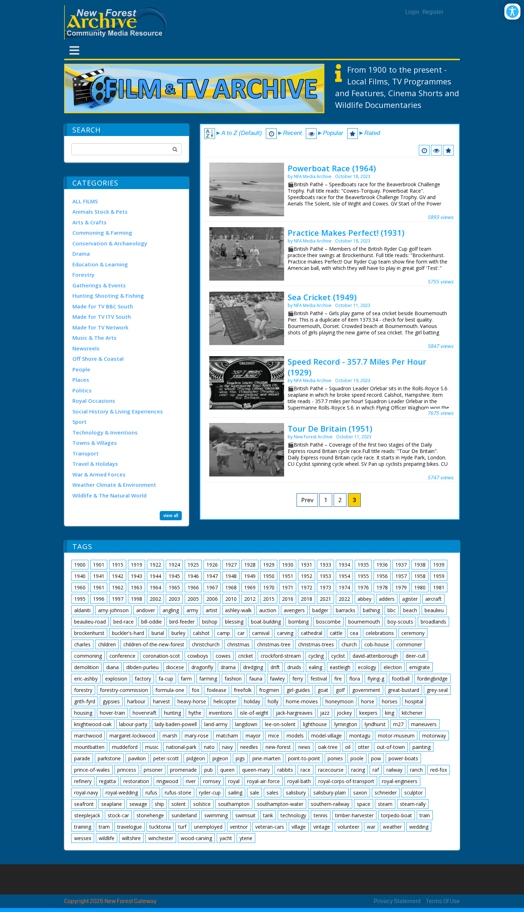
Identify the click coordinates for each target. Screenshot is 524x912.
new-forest (278, 747)
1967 (212, 587)
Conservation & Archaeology (109, 243)
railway (394, 769)
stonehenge (150, 815)
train (425, 815)
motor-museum (396, 735)
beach (410, 610)
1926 (212, 564)
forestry (83, 690)
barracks (345, 610)
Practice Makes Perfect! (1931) (346, 232)
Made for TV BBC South (102, 306)
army (192, 610)
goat (323, 690)
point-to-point (304, 758)
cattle (336, 633)
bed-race (123, 621)
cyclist (338, 655)
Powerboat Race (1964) (332, 168)
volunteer (348, 826)
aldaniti (82, 610)
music (152, 747)
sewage (138, 804)
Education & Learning (100, 264)
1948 (231, 576)
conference (122, 655)
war (371, 826)
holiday (252, 701)
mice (273, 735)
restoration (136, 781)
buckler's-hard (128, 633)
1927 (231, 564)
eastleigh (340, 667)
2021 (325, 598)
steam (385, 804)
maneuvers (424, 724)
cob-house (376, 644)
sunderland (184, 815)
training (82, 826)
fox (195, 690)
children (107, 644)
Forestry (83, 274)
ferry (297, 678)
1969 (250, 587)
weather (392, 826)
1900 (80, 564)
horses (389, 701)
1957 (401, 576)
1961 (98, 587)
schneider (386, 792)
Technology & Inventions (105, 432)
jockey (344, 712)
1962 (117, 587)
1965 (174, 587)
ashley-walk (238, 610)
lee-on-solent (280, 724)
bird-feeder (182, 621)
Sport (79, 421)
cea (354, 633)
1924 (174, 564)
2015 (268, 598)
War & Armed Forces (98, 474)
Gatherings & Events (99, 285)
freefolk (243, 690)
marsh (170, 735)
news (304, 747)
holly (273, 701)
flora (354, 678)
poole (357, 758)
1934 (344, 564)
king (389, 712)
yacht (226, 838)
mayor (253, 735)
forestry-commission (124, 690)
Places (80, 379)
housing (83, 712)
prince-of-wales (92, 769)
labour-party (133, 724)
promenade (183, 769)
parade (82, 758)
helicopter (225, 701)
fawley (277, 678)
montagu (359, 735)
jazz (324, 712)
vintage (321, 826)
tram (104, 826)
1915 (117, 564)
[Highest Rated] (448, 150)
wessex (82, 838)
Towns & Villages (94, 442)
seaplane (111, 804)
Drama (81, 253)
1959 (439, 576)
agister (410, 598)
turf (182, 826)
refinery (83, 781)
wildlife (106, 838)
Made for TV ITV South (101, 316)
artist (211, 610)
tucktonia (160, 826)
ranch (416, 769)
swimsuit (245, 815)
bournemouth (364, 621)
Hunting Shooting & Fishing (108, 295)
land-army (215, 724)
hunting (172, 712)
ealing (315, 667)
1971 (287, 587)
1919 (136, 564)
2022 (344, 598)
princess (126, 769)
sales (272, 792)
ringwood (167, 781)
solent (178, 804)
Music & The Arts (94, 337)
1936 (382, 564)
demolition (86, 667)
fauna (255, 678)
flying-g (376, 678)
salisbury (296, 792)
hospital (414, 701)
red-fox (438, 769)
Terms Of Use (443, 901)
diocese (175, 667)
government (366, 690)
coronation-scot (161, 655)
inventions (220, 712)
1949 (250, 576)
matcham (227, 735)
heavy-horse (192, 701)
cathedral (311, 633)
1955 (363, 576)
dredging (253, 667)
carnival (260, 633)
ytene (246, 838)
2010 (231, 598)
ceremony (413, 633)
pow (376, 758)
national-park (181, 747)
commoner (409, 644)
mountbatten (89, 747)
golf (340, 690)
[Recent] (424, 150)
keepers (368, 712)
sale (254, 792)
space (363, 804)
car (241, 633)
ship (159, 804)
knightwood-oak (93, 724)
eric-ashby (86, 678)
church (349, 644)
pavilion (137, 758)
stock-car (118, 815)
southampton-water (280, 804)
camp (223, 633)
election (393, 667)
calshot (201, 633)
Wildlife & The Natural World (109, 495)
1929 (268, 564)
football (401, 678)
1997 (117, 598)
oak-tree (328, 747)
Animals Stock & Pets (100, 211)
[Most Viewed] (436, 150)
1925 (193, 564)
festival (318, 678)
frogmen (269, 690)
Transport (85, 453)
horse (367, 701)
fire (338, 678)
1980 (420, 587)
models (295, 735)
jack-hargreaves (294, 712)
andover (145, 610)
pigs (240, 758)
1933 (325, 564)
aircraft (433, 598)
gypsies (111, 701)
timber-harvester (354, 815)
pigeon (220, 758)
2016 (287, 598)
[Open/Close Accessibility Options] (512, 11)
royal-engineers (399, 781)
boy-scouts (400, 621)
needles (249, 747)
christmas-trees (316, 644)
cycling (316, 655)
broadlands (433, 621)
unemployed (208, 826)
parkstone (109, 758)
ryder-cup (210, 792)
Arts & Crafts (89, 222)
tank (268, 815)
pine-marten (266, 758)
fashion (233, 678)
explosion (116, 678)
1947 (212, 576)
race (305, 769)
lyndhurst (375, 724)
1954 (344, 576)
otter (363, 747)
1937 (401, 564)
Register (433, 12)
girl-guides (298, 690)
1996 (98, 598)
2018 (306, 598)
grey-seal (437, 690)
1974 (344, 587)
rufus (151, 792)
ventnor (239, 826)
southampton (234, 804)
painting (421, 747)
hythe (195, 712)
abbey (364, 598)
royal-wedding (122, 792)
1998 (136, 598)
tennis (321, 815)
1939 (439, 564)
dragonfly (202, 667)
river (191, 781)
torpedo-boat (396, 815)
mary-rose (197, 735)
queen (227, 769)
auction (267, 610)
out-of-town (391, 747)
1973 (325, 587)
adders (387, 598)
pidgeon (195, 758)
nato (209, 747)
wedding (418, 826)
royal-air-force (263, 781)
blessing (234, 621)
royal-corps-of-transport (346, 781)
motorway (434, 735)
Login (412, 12)
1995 (80, 598)
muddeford (125, 747)
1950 (268, 576)
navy (227, 747)
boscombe (328, 621)
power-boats (403, 758)
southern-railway (330, 804)
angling (171, 610)
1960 (80, 587)
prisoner (153, 769)
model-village (326, 735)
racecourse (331, 769)
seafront (84, 804)
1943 (136, 576)
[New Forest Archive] (117, 22)
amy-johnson (113, 610)
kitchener (412, 712)
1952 (306, 576)
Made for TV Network (100, 327)
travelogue (129, 826)
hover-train (112, 712)
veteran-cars (269, 826)
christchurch (206, 644)
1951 (287, 576)
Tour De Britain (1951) (330, 428)
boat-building (266, 621)
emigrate (419, 667)
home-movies (302, 701)
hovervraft (144, 712)
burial (157, 633)
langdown (246, 724)
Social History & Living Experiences (117, 411)
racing (358, 769)
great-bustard (403, 690)
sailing (235, 792)
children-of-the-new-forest (153, 644)
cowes (223, 655)
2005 (193, 598)
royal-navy (86, 792)
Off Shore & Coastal (98, 358)
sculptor (413, 792)
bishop (209, 621)
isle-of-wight (254, 712)
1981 (439, 587)
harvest (161, 701)
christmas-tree (274, 644)
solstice (202, 804)
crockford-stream (281, 655)
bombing (298, 621)
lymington (345, 724)
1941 (98, 576)
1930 (287, 564)
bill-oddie (151, 621)
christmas (238, 644)
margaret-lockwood (132, 735)
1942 (117, 576)
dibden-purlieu (142, 667)
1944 (155, 576)
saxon (360, 792)
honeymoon (339, 701)
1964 (155, 587)
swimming (216, 815)
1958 (420, 576)
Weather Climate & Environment (114, 484)
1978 (382, 587)
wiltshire (131, 838)
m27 (398, 724)
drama (228, 667)
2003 (174, 598)
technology (293, 815)
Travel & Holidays (95, 463)
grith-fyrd (84, 701)
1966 (193, 587)
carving (285, 633)
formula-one (169, 690)
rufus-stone (178, 792)
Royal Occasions (93, 400)
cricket (245, 655)
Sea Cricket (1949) (322, 297)
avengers (294, 610)
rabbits (285, 769)
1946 (193, 576)
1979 (401, 587)
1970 (268, 587)
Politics (82, 390)
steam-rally (413, 804)
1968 (231, 587)
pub (208, 769)
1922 (155, 564)
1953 (325, 576)
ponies (335, 758)
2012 (250, 598)
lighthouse (315, 724)
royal (234, 781)
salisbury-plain (329, 792)
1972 (306, 587)
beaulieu (434, 610)
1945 (174, 576)
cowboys (197, 655)
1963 (136, 587)
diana (112, 667)
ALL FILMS (85, 201)
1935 (363, 564)
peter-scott (166, 758)
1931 (306, 564)
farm (186, 678)
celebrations (380, 633)
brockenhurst (89, 633)
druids (294, 667)
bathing (371, 610)
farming (208, 678)
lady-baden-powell (176, 724)
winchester (160, 838)
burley (178, 633)
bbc (391, 610)
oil (347, 747)
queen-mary (256, 769)
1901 (98, 564)
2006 (212, 598)
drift (275, 667)
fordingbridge (432, 678)
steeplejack (87, 815)
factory (143, 678)
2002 (155, 598)
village (299, 826)
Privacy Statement (397, 901)
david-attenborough (375, 655)
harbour (136, 701)
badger (320, 610)
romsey (212, 781)
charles (82, 644)
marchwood (88, 735)
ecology (367, 667)
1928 (250, 564)
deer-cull (415, 655)
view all (170, 515)
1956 (382, 576)
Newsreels (85, 348)
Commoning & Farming (102, 232)
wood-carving (196, 838)
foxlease (216, 690)
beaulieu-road (90, 621)
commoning (88, 655)
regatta (107, 781)
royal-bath (299, 781)
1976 (363, 587)
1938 (420, 564)
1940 (80, 576)
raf (376, 769)
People (81, 369)
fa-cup (166, 678)
